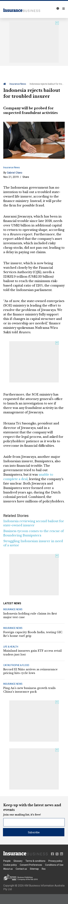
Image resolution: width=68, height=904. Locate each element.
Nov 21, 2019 (11, 177)
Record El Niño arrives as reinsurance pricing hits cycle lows (30, 671)
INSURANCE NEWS (12, 609)
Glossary (18, 861)
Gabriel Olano (14, 172)
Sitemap (34, 869)
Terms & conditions (35, 861)
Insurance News (18, 84)
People (7, 861)
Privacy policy (55, 861)
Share (25, 177)
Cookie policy (10, 865)
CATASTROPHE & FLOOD (16, 665)
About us (8, 869)
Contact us (21, 869)
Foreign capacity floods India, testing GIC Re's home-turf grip (32, 634)
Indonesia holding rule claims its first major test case (30, 615)
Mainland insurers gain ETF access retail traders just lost (32, 652)
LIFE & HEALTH (10, 646)
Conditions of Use (54, 865)
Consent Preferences (31, 865)
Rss (44, 869)
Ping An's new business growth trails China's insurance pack (29, 689)
